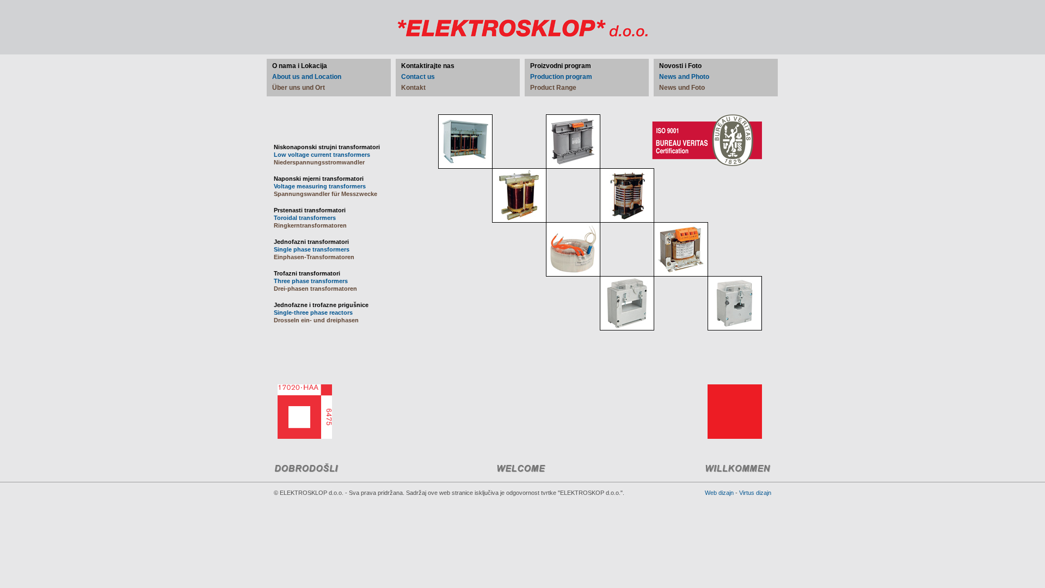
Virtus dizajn (755, 492)
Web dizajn (719, 492)
